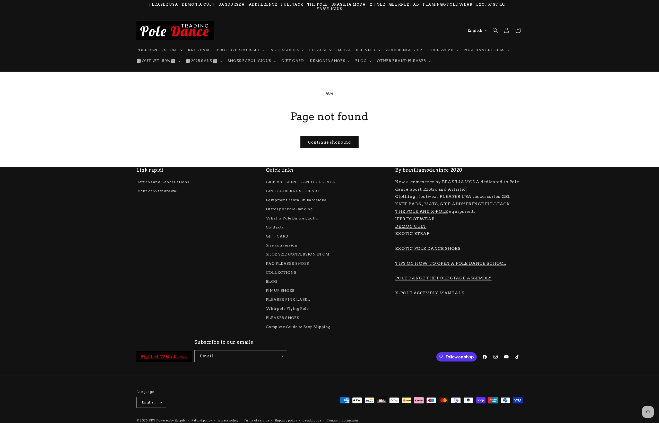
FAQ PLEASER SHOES (287, 263)
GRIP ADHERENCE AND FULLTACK (301, 182)
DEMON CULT (410, 226)
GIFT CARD (277, 236)
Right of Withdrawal (157, 191)
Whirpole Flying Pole (287, 308)
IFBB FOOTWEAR (415, 218)
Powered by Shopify (171, 420)
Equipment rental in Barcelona (296, 200)
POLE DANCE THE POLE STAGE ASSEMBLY (443, 278)
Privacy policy (228, 420)
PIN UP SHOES (280, 290)
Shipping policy (285, 420)
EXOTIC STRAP (412, 233)
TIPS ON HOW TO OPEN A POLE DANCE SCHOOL (450, 263)
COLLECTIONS (281, 272)
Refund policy (201, 420)
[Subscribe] (281, 356)
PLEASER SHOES (282, 317)
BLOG (271, 281)
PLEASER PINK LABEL (288, 299)
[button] (159, 50)
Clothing (405, 196)
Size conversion (282, 245)
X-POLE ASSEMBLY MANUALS (429, 292)
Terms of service (256, 420)
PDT (152, 420)
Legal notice (311, 420)
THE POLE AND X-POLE (421, 211)
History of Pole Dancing (289, 209)
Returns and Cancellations (162, 182)
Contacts (275, 227)
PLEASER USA (456, 196)
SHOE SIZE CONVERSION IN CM (298, 254)
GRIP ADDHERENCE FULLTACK (475, 203)
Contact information (342, 420)
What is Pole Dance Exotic (292, 218)
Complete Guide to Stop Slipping (298, 327)
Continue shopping (329, 142)
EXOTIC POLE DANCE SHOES (427, 248)
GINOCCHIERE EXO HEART (293, 191)
